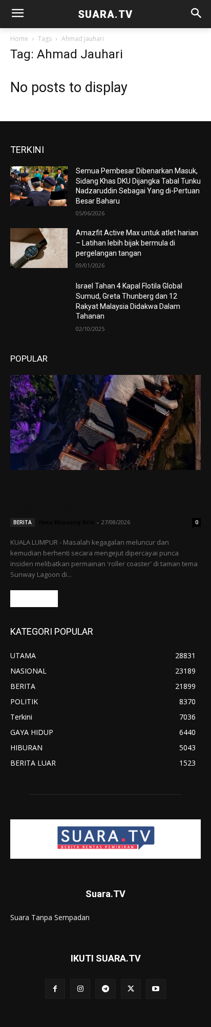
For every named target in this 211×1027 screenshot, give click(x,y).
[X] (131, 989)
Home (19, 38)
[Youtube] (156, 989)
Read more (34, 598)
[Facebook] (55, 989)
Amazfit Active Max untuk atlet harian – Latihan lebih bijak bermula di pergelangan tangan (137, 243)
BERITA (22, 522)
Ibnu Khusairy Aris (66, 522)
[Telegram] (105, 989)
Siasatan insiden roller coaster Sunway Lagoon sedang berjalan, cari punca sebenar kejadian (102, 496)
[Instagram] (80, 989)
